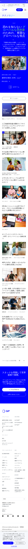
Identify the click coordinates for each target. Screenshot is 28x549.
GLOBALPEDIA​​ (5, 453)
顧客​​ (16, 458)
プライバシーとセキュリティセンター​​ (10, 526)
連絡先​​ (3, 511)
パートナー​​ (17, 465)
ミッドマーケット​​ (6, 479)
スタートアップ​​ (5, 476)
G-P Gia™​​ (17, 424)
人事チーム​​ (4, 460)
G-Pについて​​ (18, 453)
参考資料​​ (17, 483)
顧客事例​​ (4, 488)
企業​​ (3, 481)
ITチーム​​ (4, 467)
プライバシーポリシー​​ (7, 529)
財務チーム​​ (4, 465)
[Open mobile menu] (25, 10)
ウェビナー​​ (17, 485)
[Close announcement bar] (27, 1)
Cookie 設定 (14, 546)
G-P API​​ (4, 440)
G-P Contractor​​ (18, 422)
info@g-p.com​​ (5, 506)
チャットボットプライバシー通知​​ (9, 531)
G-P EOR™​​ (17, 420)
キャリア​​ (17, 456)
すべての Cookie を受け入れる (8, 543)
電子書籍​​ (17, 487)
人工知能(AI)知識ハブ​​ (20, 478)
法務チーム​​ (4, 462)
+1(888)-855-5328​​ (6, 504)
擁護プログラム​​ (5, 490)
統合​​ (3, 438)
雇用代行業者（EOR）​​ (7, 420)
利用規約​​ (22, 526)
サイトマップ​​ (18, 467)
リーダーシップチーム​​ (7, 469)
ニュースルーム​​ (18, 463)
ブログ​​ (16, 480)
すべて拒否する (20, 543)
